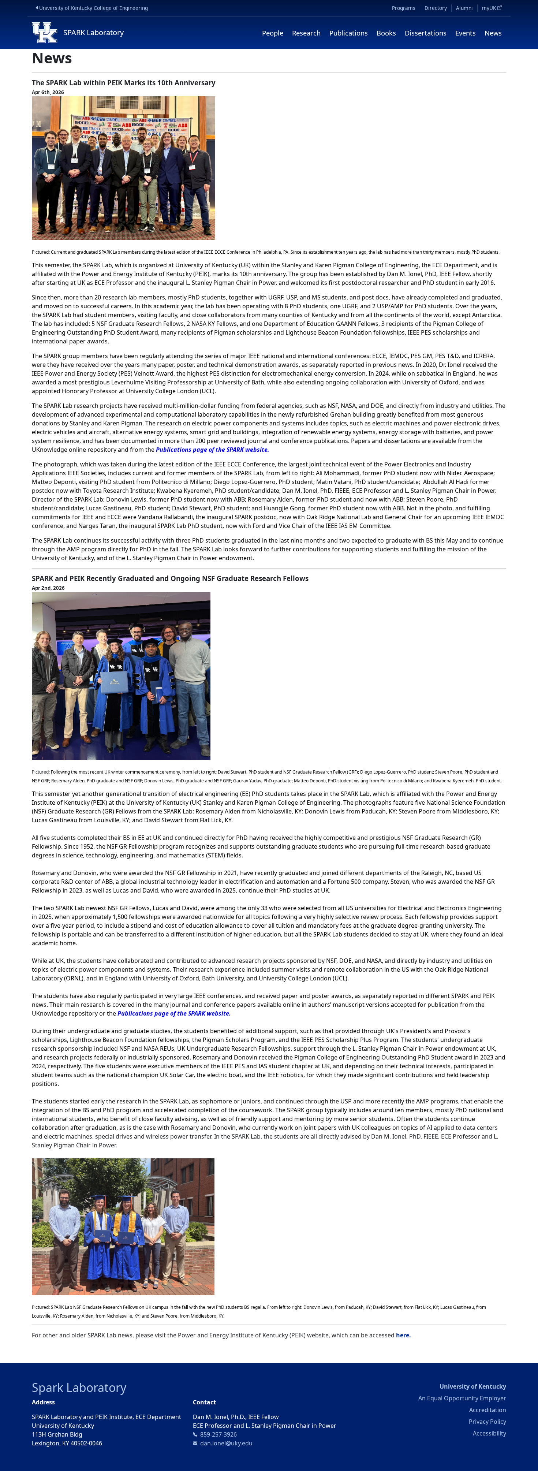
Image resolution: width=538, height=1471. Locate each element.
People (272, 32)
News (493, 32)
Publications (348, 32)
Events (465, 32)
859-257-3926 (218, 1434)
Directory (436, 7)
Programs (403, 7)
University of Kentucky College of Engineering (95, 7)
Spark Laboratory (79, 1387)
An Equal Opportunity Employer (462, 1398)
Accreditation (487, 1410)
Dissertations (426, 32)
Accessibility (489, 1433)
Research (306, 32)
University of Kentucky (473, 1386)
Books (386, 32)
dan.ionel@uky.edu (226, 1443)
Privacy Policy (487, 1422)
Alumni (464, 7)
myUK (494, 7)
